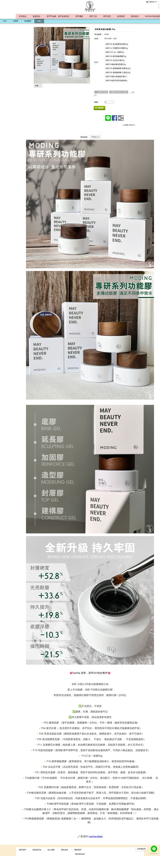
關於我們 (22, 850)
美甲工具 (93, 16)
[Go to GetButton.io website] (154, 853)
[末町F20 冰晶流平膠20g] (115, 60)
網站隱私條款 (80, 854)
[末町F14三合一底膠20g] (114, 52)
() (153, 2)
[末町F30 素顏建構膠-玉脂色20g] (118, 72)
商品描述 (84, 137)
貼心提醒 (51, 850)
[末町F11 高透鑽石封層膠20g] (116, 48)
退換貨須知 (36, 850)
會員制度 (121, 16)
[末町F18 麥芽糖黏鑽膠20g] (116, 56)
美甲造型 (107, 16)
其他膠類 (27, 21)
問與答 (96, 137)
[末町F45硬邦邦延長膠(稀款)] (116, 80)
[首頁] (90, 6)
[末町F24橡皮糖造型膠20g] (115, 64)
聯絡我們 (77, 850)
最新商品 (36, 16)
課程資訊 (134, 16)
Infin (4, 21)
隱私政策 (64, 850)
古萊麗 (15, 21)
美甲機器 (79, 16)
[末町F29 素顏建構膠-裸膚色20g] (118, 68)
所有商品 (22, 16)
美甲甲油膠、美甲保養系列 (58, 16)
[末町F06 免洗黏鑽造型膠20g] (116, 44)
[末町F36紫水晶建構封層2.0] (116, 76)
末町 (39, 21)
